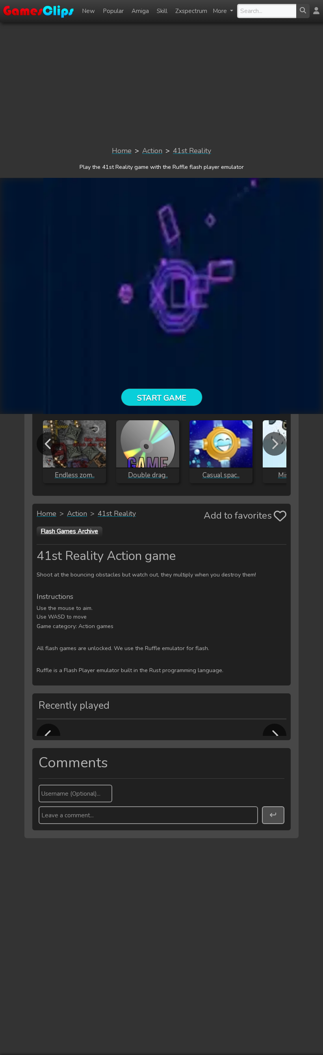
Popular (113, 11)
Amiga (140, 11)
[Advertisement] (161, 84)
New (88, 11)
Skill (162, 11)
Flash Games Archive (69, 531)
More (220, 11)
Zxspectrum (191, 11)
